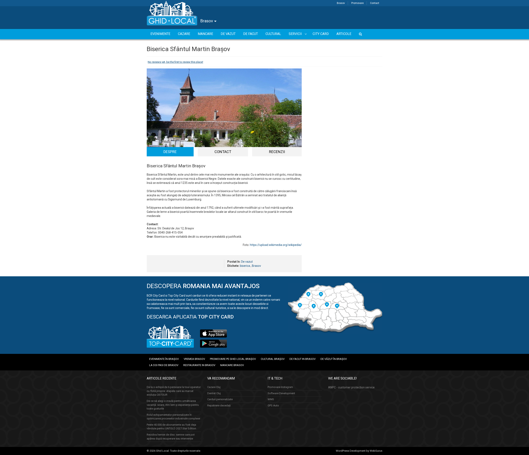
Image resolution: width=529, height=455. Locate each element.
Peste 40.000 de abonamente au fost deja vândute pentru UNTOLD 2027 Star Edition (171, 426)
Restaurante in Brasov (199, 365)
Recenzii (277, 152)
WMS (271, 399)
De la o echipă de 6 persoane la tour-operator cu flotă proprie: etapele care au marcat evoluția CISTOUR (174, 391)
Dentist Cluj (214, 393)
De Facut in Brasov (303, 358)
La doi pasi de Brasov (163, 365)
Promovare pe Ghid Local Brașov (233, 358)
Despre (170, 152)
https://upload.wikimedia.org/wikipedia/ (276, 245)
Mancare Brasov (232, 365)
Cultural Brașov (273, 358)
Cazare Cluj (213, 387)
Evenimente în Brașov (164, 358)
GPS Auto (273, 405)
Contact (374, 3)
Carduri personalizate (220, 399)
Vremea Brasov (194, 358)
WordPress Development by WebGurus (359, 450)
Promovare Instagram (280, 387)
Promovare (357, 3)
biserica (245, 265)
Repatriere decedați (219, 405)
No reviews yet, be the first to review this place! (175, 61)
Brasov (341, 3)
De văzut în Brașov (333, 358)
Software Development (281, 393)
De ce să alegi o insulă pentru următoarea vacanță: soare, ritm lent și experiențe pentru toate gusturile (173, 404)
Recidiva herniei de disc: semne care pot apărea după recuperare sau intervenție (171, 436)
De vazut (247, 261)
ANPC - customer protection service (351, 387)
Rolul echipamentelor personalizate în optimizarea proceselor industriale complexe (173, 416)
